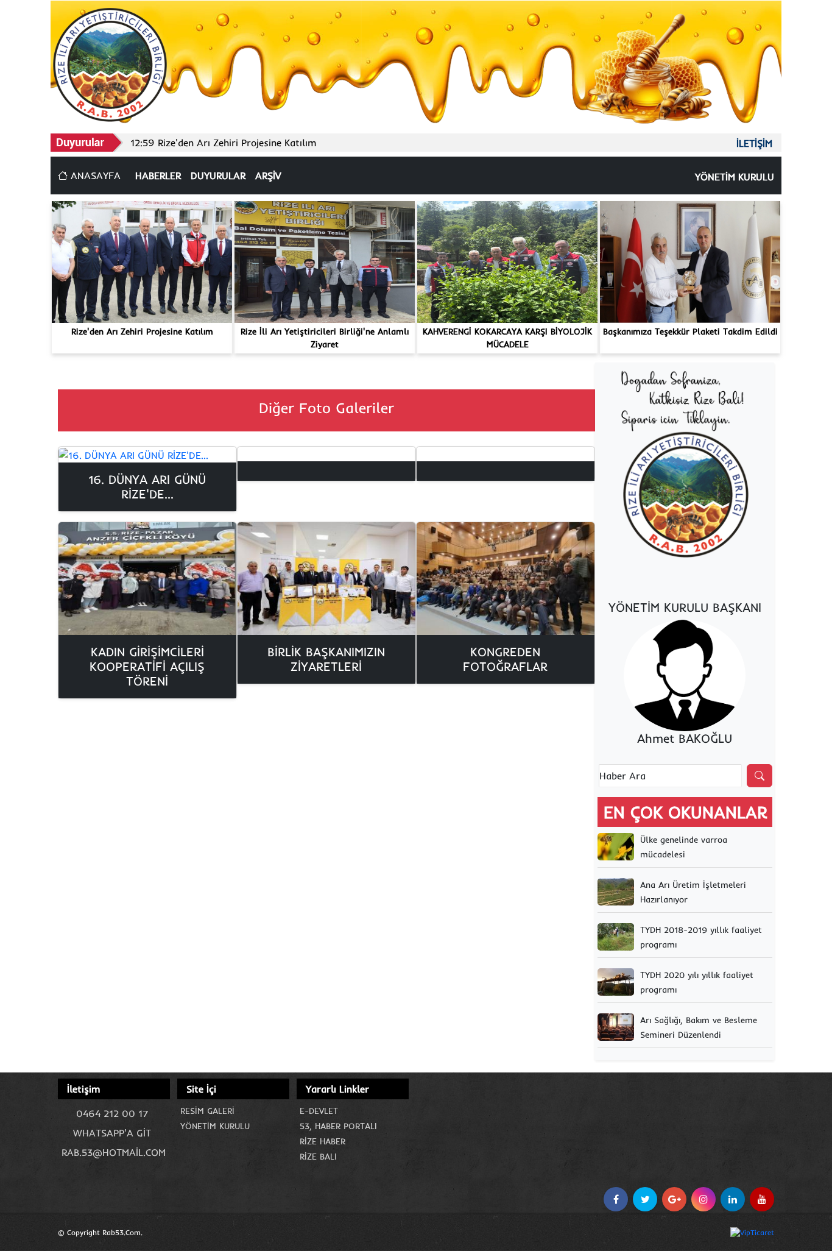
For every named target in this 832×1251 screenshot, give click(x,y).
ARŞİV (268, 175)
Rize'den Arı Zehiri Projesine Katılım (142, 331)
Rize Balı (318, 1156)
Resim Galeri (207, 1110)
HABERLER (158, 175)
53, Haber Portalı (338, 1126)
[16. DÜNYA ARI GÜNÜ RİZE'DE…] (147, 454)
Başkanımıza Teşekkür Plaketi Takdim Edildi (690, 331)
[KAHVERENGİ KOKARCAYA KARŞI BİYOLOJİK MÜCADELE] (507, 261)
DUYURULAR (218, 175)
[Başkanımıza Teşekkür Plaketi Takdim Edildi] (690, 261)
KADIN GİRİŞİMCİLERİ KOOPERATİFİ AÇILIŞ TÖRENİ (147, 666)
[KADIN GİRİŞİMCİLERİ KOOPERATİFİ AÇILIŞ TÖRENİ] (147, 578)
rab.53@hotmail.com (114, 1152)
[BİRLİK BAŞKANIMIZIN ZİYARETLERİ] (326, 578)
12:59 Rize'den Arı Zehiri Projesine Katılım (223, 142)
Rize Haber (322, 1141)
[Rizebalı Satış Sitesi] (685, 465)
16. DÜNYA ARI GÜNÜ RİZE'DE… (147, 486)
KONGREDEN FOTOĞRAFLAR (505, 659)
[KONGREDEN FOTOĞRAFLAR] (505, 578)
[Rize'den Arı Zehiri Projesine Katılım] (142, 261)
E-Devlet (319, 1110)
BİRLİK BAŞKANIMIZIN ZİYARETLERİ (326, 659)
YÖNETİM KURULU (734, 177)
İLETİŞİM (754, 143)
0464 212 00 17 (112, 1113)
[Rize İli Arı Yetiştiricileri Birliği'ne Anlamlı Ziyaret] (324, 261)
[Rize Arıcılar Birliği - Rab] (110, 63)
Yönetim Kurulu (215, 1126)
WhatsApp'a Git (112, 1133)
